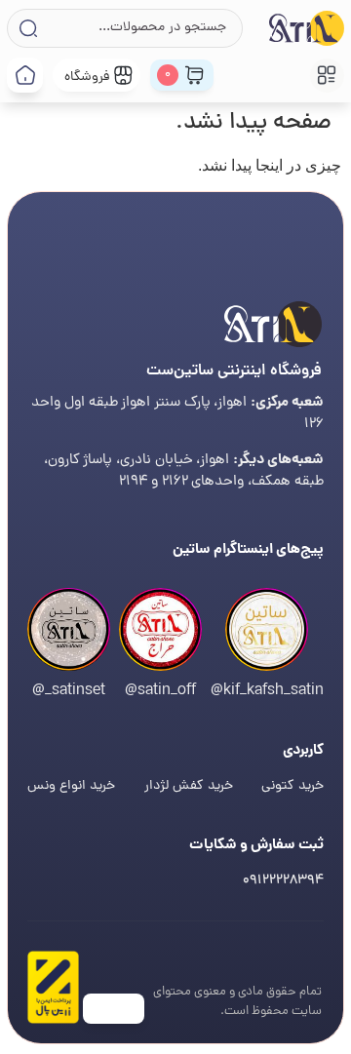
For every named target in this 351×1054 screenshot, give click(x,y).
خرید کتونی (292, 786)
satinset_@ (68, 691)
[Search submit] (27, 28)
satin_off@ (160, 691)
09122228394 (283, 881)
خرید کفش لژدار (188, 786)
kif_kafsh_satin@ (267, 691)
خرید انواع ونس (71, 786)
